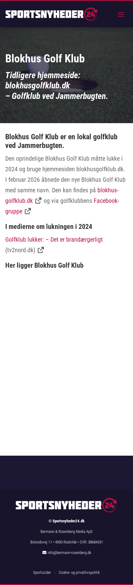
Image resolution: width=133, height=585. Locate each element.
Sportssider (42, 572)
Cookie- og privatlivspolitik (79, 572)
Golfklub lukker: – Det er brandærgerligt (54, 239)
